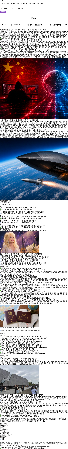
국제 (8, 3)
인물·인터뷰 (32, 3)
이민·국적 (24, 3)
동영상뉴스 (21, 8)
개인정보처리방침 (5, 432)
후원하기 (3, 12)
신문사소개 (3, 424)
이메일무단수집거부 (6, 435)
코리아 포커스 (15, 3)
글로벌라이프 (5, 8)
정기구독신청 (4, 429)
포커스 (3, 3)
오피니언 (40, 3)
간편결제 (2, 428)
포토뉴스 (13, 8)
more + (2, 335)
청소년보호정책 (4, 434)
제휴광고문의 (4, 425)
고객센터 (2, 438)
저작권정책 (3, 436)
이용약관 (2, 431)
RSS (6, 439)
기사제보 (2, 427)
